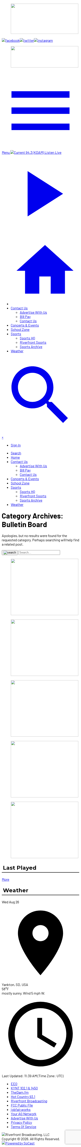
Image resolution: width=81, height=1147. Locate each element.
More (5, 879)
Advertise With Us (33, 312)
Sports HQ (27, 338)
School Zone (20, 329)
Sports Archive (31, 346)
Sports (16, 334)
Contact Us (19, 308)
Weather (17, 351)
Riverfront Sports (33, 342)
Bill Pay (25, 316)
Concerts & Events (25, 325)
